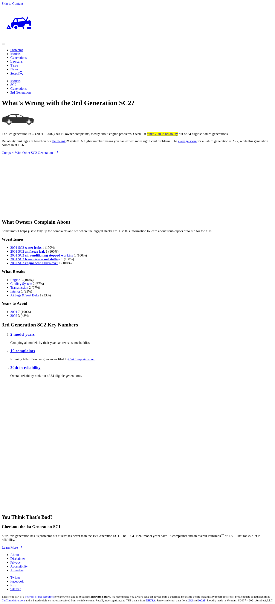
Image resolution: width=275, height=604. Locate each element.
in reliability (25, 367)
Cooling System (21, 283)
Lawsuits (16, 61)
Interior (15, 291)
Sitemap (15, 589)
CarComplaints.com (81, 359)
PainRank (59, 141)
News (14, 69)
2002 (13, 315)
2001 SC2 (25, 247)
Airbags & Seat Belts (24, 295)
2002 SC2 (34, 263)
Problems (16, 50)
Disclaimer (17, 558)
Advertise (16, 570)
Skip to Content (12, 3)
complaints (22, 351)
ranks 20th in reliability (162, 134)
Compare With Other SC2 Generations (28, 153)
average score (187, 141)
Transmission (19, 287)
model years (22, 334)
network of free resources (39, 596)
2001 (13, 312)
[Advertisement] (131, 185)
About (14, 555)
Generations (18, 57)
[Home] (19, 39)
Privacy (15, 562)
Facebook (17, 581)
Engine (15, 280)
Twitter (15, 577)
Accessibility (19, 566)
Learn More (10, 547)
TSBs (14, 65)
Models (15, 54)
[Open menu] (3, 43)
